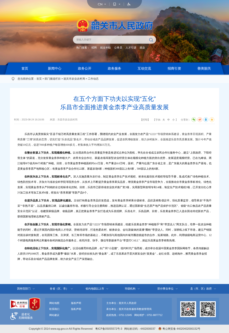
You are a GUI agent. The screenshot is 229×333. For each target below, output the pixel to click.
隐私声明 (76, 309)
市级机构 (130, 288)
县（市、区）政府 (201, 288)
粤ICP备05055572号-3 (108, 328)
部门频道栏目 (53, 78)
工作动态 (93, 78)
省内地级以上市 (94, 288)
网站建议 (54, 315)
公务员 (118, 47)
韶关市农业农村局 (74, 78)
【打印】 (145, 119)
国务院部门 (24, 288)
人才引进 (131, 47)
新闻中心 (54, 68)
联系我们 (54, 309)
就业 (142, 47)
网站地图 (54, 303)
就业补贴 (105, 47)
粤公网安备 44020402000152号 (181, 328)
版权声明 (76, 303)
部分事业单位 (165, 288)
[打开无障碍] (128, 4)
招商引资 (174, 68)
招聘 (94, 47)
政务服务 (114, 68)
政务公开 (84, 68)
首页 (24, 68)
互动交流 (144, 68)
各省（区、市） (59, 288)
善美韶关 (204, 68)
